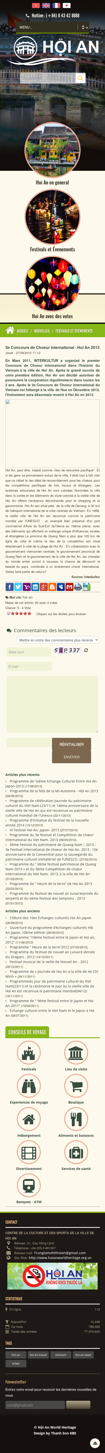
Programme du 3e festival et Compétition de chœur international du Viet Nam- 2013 (49, 837)
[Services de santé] (76, 1156)
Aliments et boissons (76, 1135)
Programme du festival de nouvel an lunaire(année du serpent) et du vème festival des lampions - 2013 (51, 896)
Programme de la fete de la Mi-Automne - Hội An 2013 (54, 791)
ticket (16, 1363)
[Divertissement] (28, 1156)
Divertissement (29, 1168)
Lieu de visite (76, 1069)
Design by (55, 1433)
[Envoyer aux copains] (69, 586)
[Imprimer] (78, 586)
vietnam (60, 1355)
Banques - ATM (29, 1201)
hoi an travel (38, 1355)
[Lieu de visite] (76, 1056)
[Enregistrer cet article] (86, 586)
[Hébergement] (28, 1123)
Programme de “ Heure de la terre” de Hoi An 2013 (51, 883)
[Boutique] (76, 1089)
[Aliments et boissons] (76, 1123)
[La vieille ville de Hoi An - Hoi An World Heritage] (52, 50)
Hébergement (29, 1135)
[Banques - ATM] (29, 1189)
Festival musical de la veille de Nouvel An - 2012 (49, 961)
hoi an (16, 1355)
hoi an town (83, 1355)
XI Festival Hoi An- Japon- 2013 (34, 830)
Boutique (76, 1102)
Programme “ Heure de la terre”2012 (39, 947)
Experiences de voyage (29, 1102)
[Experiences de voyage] (29, 1089)
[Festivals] (29, 1056)
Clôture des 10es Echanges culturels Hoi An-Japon (50, 917)
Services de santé (76, 1168)
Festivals (28, 1069)
